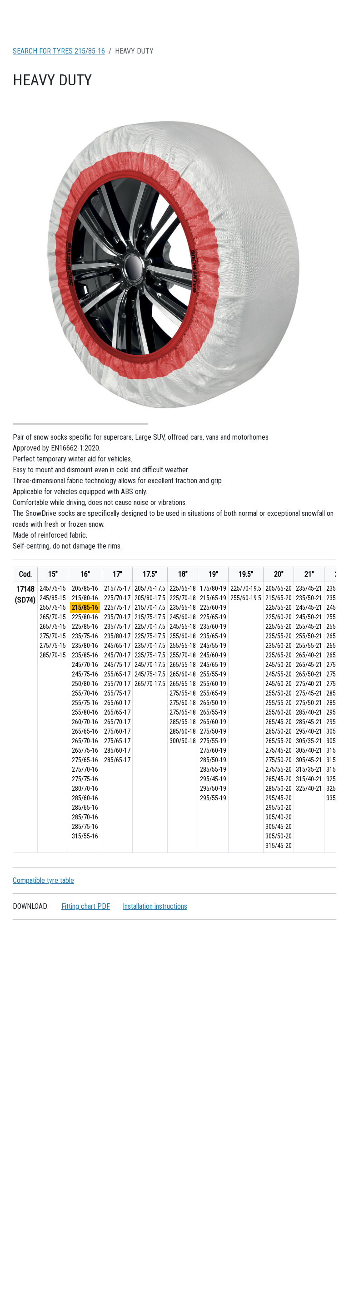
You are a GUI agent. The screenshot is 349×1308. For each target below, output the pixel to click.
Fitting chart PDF (85, 906)
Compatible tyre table (43, 880)
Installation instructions (155, 906)
